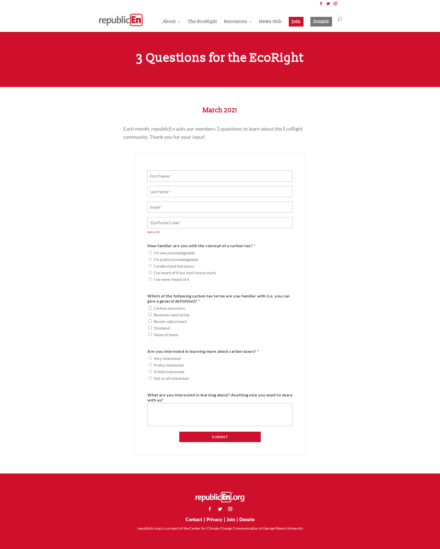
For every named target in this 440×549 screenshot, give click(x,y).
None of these (166, 334)
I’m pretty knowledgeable (176, 259)
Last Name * (159, 188)
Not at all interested (171, 378)
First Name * (159, 172)
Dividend (162, 328)
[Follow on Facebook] (210, 509)
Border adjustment (170, 321)
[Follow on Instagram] (230, 509)
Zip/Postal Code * (164, 219)
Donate (321, 21)
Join (296, 21)
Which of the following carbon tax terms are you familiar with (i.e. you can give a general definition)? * (218, 298)
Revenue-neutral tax (172, 314)
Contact (194, 519)
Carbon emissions (169, 308)
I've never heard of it (171, 279)
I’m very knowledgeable (174, 252)
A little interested (169, 371)
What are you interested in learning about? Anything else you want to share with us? (220, 397)
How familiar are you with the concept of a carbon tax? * (201, 245)
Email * (155, 204)
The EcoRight (202, 22)
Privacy (214, 519)
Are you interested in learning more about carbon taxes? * (203, 351)
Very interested (167, 358)
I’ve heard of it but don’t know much (185, 272)
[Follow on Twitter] (220, 509)
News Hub (270, 22)
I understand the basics (174, 266)
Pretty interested (169, 365)
